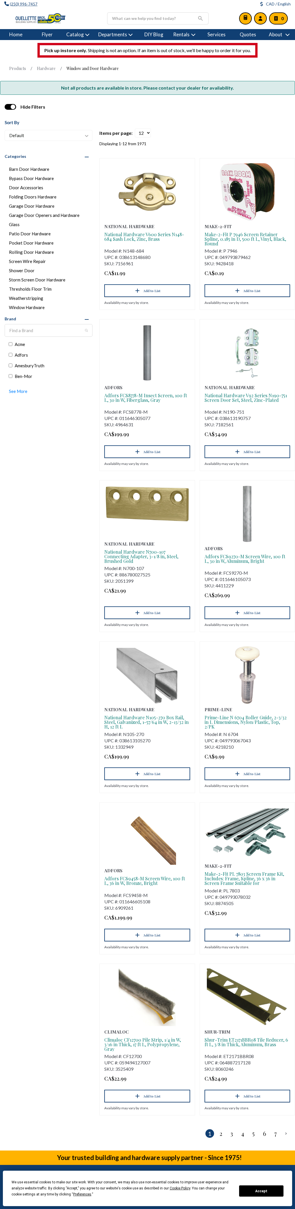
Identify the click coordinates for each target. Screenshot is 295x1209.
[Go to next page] (286, 1133)
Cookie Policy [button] (180, 1188)
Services (216, 34)
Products (17, 68)
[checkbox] (10, 107)
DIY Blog (153, 34)
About (275, 34)
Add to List (151, 290)
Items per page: (116, 133)
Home (15, 34)
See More (18, 391)
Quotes (248, 34)
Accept (261, 1191)
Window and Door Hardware (93, 68)
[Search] (86, 330)
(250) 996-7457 (23, 4)
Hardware (46, 68)
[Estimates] (245, 18)
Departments (112, 34)
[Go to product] (147, 192)
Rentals (181, 34)
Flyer (47, 34)
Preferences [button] (82, 1194)
